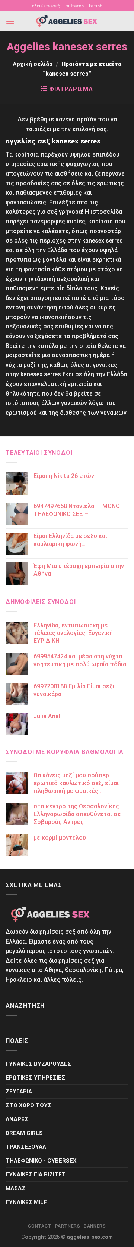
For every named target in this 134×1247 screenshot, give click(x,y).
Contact (39, 1226)
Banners (95, 1226)
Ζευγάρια (19, 1091)
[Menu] (10, 21)
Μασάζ (15, 1188)
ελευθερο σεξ (46, 6)
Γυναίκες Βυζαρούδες (38, 1064)
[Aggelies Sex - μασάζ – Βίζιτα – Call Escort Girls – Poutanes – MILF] (67, 21)
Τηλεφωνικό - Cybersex (41, 1160)
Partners (67, 1226)
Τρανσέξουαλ (26, 1146)
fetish (95, 6)
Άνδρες (17, 1119)
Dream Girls (24, 1133)
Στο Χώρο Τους (28, 1105)
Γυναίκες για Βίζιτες (36, 1174)
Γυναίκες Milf (26, 1202)
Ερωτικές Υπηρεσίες (35, 1077)
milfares (74, 6)
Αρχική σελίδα (32, 64)
